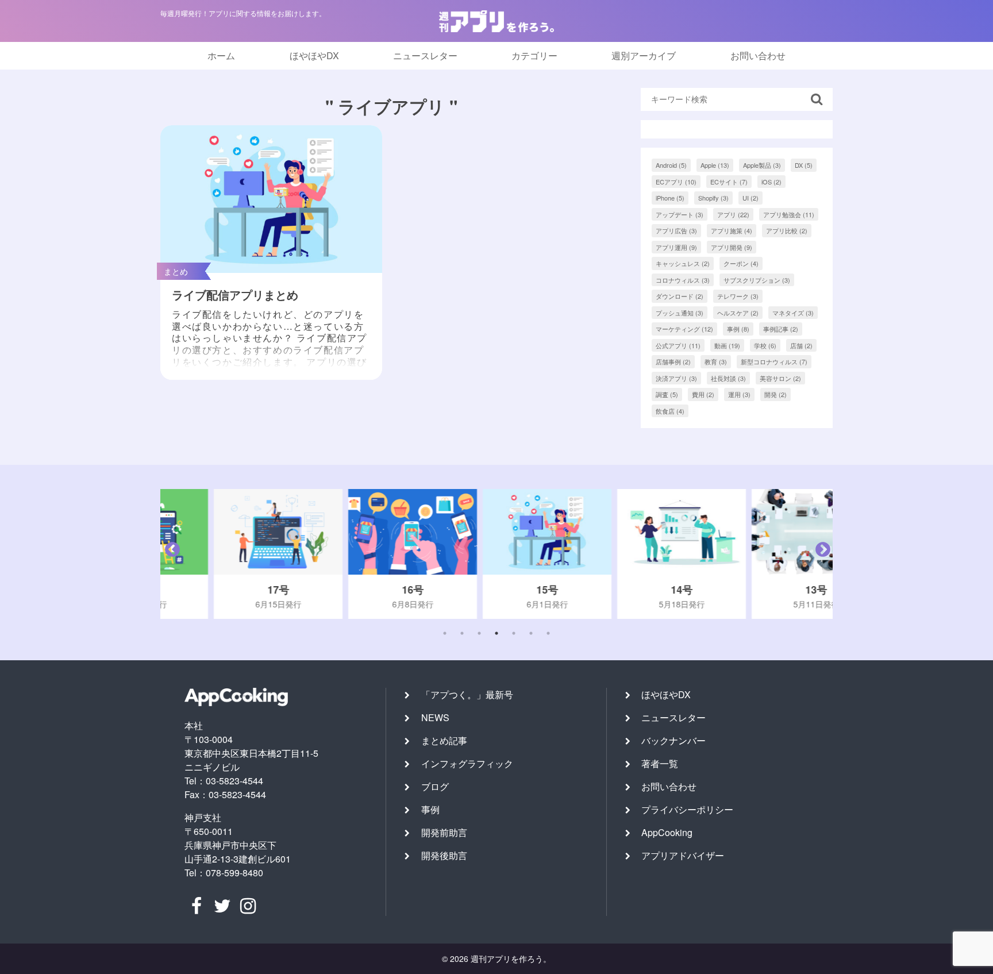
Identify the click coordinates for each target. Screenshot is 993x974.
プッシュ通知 (679, 312)
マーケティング (684, 328)
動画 (727, 345)
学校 (765, 345)
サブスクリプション (756, 279)
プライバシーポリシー (687, 809)
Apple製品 (762, 165)
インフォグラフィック (467, 763)
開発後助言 (444, 855)
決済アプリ (676, 378)
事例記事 (780, 328)
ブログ (435, 786)
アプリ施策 (731, 230)
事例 (738, 328)
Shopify (713, 197)
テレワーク (738, 296)
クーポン (741, 263)
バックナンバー (673, 740)
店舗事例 (673, 361)
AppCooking (666, 832)
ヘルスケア (738, 312)
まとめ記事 (444, 740)
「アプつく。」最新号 (467, 694)
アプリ (733, 214)
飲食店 (670, 410)
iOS (771, 181)
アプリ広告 (676, 230)
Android (671, 165)
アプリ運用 (676, 247)
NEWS (435, 717)
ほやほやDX (314, 55)
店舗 (801, 345)
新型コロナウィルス (774, 361)
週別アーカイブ (643, 55)
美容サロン (780, 378)
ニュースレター (425, 55)
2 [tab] (462, 633)
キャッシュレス (683, 263)
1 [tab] (445, 633)
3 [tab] (479, 633)
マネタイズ (793, 312)
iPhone (670, 197)
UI (750, 197)
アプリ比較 (786, 230)
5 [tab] (513, 633)
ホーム (221, 55)
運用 (739, 394)
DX (804, 165)
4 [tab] (496, 633)
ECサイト (729, 181)
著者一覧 (659, 763)
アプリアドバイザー (682, 855)
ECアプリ (676, 181)
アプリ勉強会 (788, 214)
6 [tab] (531, 633)
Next (820, 554)
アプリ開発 (731, 247)
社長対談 (728, 378)
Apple (715, 165)
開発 (775, 394)
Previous (169, 554)
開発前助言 (444, 832)
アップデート (679, 214)
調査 (667, 394)
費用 (703, 394)
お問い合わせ (758, 55)
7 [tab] (548, 633)
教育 (716, 361)
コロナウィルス (683, 279)
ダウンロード (679, 296)
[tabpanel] (227, 554)
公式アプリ (678, 345)
